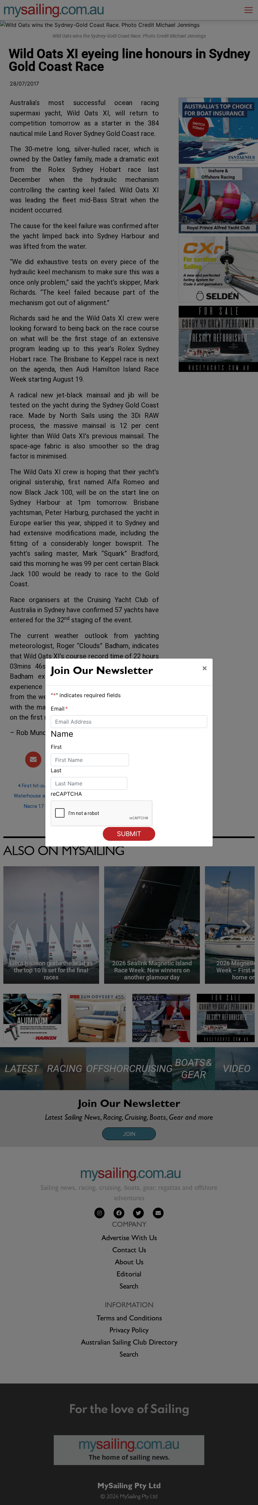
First (56, 746)
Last (56, 770)
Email (59, 708)
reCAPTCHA (66, 793)
